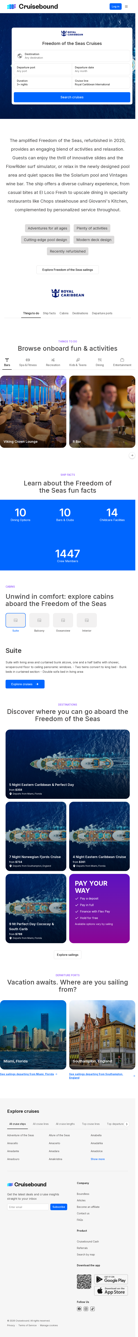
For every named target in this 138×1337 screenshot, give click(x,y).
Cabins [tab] (63, 313)
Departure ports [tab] (102, 313)
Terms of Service (27, 1325)
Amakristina (55, 1159)
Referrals (82, 1248)
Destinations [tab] (80, 313)
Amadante (13, 1151)
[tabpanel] (67, 1147)
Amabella (96, 1135)
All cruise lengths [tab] (65, 1123)
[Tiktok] (92, 1309)
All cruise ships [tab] (17, 1123)
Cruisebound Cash (88, 1241)
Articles (81, 1200)
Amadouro (13, 1159)
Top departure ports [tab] (118, 1123)
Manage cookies (49, 1325)
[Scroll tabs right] (127, 1124)
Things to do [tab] (31, 313)
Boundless (83, 1193)
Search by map (86, 1254)
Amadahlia (97, 1143)
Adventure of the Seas (20, 1135)
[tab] (7, 362)
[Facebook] (79, 1309)
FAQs (80, 1219)
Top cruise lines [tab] (91, 1123)
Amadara (54, 1151)
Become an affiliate (88, 1206)
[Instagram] (86, 1309)
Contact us (83, 1213)
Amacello (12, 1143)
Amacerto (54, 1143)
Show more (98, 1159)
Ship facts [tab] (49, 313)
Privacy (11, 1325)
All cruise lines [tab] (41, 1123)
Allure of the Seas (59, 1135)
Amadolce (97, 1151)
